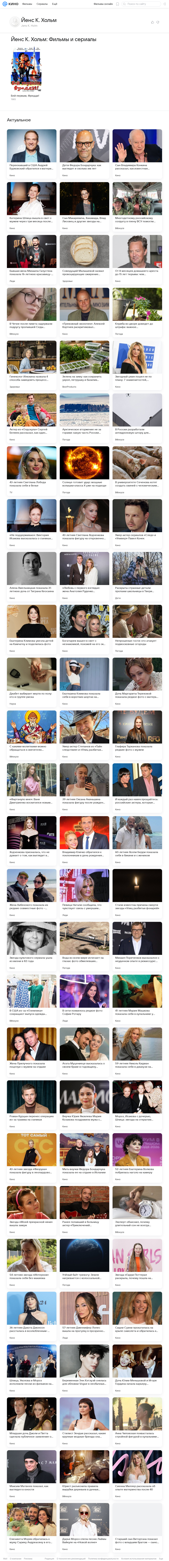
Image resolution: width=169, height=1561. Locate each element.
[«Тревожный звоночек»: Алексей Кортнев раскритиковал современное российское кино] (84, 312)
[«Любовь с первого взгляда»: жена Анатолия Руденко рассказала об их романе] (84, 577)
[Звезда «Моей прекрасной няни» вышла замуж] (31, 1211)
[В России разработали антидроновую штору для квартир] (137, 418)
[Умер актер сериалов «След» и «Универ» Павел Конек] (137, 524)
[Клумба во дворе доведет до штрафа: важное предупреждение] (137, 312)
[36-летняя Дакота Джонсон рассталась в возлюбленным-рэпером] (31, 1316)
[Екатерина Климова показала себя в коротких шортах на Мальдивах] (84, 682)
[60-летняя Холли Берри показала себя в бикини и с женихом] (137, 841)
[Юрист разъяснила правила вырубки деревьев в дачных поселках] (84, 1475)
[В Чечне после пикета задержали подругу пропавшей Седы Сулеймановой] (31, 312)
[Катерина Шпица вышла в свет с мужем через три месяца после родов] (31, 207)
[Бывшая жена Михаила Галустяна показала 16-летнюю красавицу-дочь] (31, 259)
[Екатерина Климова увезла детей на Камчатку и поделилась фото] (31, 629)
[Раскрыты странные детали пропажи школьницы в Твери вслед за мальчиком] (137, 577)
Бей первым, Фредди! (25, 95)
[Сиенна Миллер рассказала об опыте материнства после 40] (137, 1475)
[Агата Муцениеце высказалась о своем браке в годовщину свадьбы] (84, 1052)
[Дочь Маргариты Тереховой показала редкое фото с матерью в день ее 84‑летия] (137, 682)
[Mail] (5, 4)
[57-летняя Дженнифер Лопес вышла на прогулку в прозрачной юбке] (84, 1316)
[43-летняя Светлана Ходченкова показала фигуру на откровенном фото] (84, 524)
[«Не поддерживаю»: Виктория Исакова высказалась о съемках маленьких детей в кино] (31, 524)
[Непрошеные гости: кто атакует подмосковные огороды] (137, 629)
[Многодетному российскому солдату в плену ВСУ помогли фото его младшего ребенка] (137, 207)
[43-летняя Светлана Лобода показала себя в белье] (31, 471)
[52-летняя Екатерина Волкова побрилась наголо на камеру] (137, 1158)
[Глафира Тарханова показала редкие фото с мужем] (137, 735)
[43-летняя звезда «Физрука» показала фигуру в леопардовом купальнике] (31, 1158)
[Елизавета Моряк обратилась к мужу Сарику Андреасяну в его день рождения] (31, 1528)
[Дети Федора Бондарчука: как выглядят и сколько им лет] (84, 154)
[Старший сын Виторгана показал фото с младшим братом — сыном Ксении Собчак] (137, 1528)
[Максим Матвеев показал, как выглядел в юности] (31, 1475)
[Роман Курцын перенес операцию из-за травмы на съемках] (31, 1105)
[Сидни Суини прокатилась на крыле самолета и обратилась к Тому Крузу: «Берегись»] (137, 1316)
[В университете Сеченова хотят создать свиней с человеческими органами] (137, 471)
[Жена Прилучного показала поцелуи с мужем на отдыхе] (31, 1052)
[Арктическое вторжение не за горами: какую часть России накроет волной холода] (84, 418)
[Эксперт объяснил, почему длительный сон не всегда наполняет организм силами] (137, 1211)
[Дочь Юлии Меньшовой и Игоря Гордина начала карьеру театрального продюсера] (137, 1369)
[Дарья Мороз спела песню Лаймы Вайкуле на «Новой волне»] (84, 1528)
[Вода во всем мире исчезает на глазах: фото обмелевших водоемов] (84, 946)
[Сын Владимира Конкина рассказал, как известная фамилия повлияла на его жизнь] (137, 154)
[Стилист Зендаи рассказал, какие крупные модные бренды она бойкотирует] (84, 1422)
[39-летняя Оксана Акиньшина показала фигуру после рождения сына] (84, 788)
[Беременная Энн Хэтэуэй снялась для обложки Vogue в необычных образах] (84, 1369)
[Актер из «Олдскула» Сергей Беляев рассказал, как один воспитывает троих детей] (31, 418)
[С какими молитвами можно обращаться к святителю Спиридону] (31, 735)
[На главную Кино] (12, 4)
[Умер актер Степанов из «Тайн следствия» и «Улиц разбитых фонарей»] (84, 735)
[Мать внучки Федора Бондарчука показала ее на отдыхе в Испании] (84, 1158)
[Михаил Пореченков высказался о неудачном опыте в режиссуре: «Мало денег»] (137, 946)
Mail (5, 1558)
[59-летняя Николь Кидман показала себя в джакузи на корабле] (137, 1052)
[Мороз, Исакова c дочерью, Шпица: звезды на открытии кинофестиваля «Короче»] (137, 1105)
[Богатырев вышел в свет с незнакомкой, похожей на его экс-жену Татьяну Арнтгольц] (84, 629)
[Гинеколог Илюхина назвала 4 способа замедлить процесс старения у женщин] (31, 365)
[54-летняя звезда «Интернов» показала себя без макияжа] (31, 1263)
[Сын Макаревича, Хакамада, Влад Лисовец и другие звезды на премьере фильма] (84, 207)
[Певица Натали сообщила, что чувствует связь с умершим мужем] (84, 894)
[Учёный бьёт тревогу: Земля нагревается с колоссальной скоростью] (84, 1263)
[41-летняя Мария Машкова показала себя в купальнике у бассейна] (137, 999)
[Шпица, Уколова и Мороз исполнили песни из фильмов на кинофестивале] (31, 1369)
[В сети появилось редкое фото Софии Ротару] (84, 999)
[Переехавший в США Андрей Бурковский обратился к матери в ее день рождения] (31, 154)
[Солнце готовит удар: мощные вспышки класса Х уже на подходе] (84, 471)
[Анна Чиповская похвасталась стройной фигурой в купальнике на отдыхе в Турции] (137, 1422)
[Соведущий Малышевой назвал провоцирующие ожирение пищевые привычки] (84, 259)
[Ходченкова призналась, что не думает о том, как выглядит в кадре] (31, 841)
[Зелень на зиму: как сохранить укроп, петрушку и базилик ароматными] (84, 365)
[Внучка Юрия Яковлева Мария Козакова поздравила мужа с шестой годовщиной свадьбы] (84, 1105)
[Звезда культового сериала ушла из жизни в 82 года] (31, 946)
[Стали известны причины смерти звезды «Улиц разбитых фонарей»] (137, 894)
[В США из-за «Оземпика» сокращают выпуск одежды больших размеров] (31, 999)
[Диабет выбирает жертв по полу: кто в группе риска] (31, 682)
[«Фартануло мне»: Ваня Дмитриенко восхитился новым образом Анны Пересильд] (31, 788)
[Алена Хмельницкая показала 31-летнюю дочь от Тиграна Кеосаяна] (31, 577)
